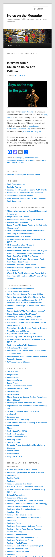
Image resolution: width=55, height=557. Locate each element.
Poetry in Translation (15, 434)
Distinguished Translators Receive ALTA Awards (27, 189)
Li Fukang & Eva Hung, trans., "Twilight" (24, 316)
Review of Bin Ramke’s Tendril (19, 514)
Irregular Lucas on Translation (19, 483)
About (18, 45)
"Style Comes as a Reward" (18, 291)
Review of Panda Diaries (17, 534)
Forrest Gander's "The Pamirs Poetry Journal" (26, 311)
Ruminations (22, 160)
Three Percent (13, 450)
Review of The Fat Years (17, 543)
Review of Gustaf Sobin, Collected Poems (24, 526)
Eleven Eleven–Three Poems (19, 236)
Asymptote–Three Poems (17, 222)
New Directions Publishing (18, 419)
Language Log (13, 417)
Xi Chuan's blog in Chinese (18, 362)
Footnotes (11, 481)
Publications (11, 160)
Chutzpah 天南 (13, 391)
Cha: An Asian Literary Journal (19, 385)
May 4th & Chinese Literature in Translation (25, 486)
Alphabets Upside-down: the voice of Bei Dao (25, 472)
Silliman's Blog (13, 442)
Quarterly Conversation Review (20, 195)
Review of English (14, 523)
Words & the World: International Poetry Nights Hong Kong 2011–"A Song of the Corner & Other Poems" (27, 276)
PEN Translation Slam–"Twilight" (20, 245)
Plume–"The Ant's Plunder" (18, 247)
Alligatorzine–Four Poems (18, 216)
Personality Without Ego (17, 497)
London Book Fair (27, 111)
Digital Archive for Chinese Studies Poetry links (26, 397)
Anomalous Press (14, 380)
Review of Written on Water (18, 551)
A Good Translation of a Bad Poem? (22, 469)
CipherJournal (13, 394)
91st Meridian (12, 371)
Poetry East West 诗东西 (17, 431)
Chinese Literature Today (17, 388)
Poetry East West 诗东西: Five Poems (22, 256)
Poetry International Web (17, 436)
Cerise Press (12, 383)
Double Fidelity (13, 478)
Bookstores (11, 475)
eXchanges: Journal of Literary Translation (24, 402)
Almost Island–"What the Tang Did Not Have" (25, 219)
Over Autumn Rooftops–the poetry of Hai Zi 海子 (27, 422)
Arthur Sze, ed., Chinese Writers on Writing (25, 294)
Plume (9, 428)
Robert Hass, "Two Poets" (17, 347)
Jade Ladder (29, 158)
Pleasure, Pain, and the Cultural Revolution (25, 500)
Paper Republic (13, 425)
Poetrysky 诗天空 (14, 439)
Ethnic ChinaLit (13, 400)
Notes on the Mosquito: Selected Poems (23, 174)
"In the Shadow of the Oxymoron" (21, 288)
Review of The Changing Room (20, 540)
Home (10, 45)
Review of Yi (12, 554)
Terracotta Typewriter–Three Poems (21, 264)
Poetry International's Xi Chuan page (22, 345)
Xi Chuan (31, 160)
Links (36, 158)
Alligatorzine (12, 374)
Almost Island (13, 377)
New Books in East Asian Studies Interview (25, 192)
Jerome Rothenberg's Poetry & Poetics (23, 411)
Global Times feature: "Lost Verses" (22, 314)
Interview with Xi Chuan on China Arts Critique (21, 67)
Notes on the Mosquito (24, 15)
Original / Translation (16, 495)
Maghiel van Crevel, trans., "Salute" (21, 333)
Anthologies (18, 158)
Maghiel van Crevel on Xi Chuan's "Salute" (24, 319)
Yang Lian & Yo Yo (14, 456)
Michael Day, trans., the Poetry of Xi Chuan (24, 336)
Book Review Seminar (16, 184)
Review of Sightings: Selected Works (22, 537)
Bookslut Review (14, 187)
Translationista (13, 453)
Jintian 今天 (12, 414)
